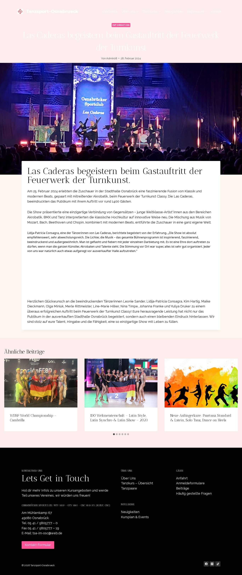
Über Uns (128, 478)
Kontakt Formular (38, 545)
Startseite (110, 11)
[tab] (114, 434)
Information (121, 25)
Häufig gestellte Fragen (194, 493)
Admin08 (111, 58)
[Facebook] (206, 563)
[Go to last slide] (10, 395)
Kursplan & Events (135, 517)
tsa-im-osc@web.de (47, 533)
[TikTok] (217, 563)
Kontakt (217, 11)
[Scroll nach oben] (234, 568)
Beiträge (182, 488)
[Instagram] (212, 563)
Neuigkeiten (174, 11)
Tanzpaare (129, 488)
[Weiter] (231, 395)
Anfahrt (182, 478)
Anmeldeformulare (190, 483)
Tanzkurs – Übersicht (137, 483)
